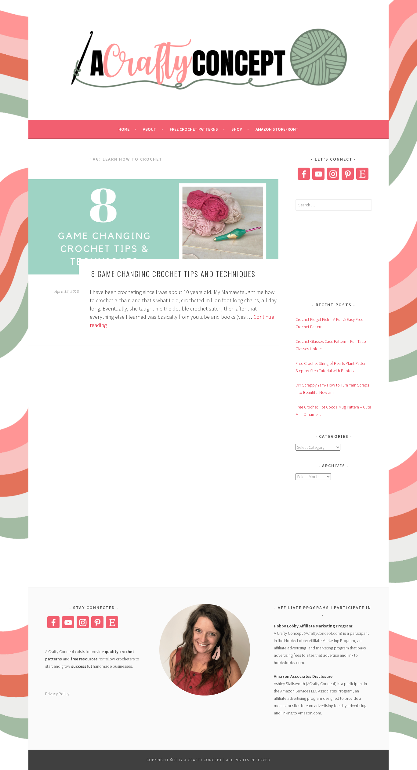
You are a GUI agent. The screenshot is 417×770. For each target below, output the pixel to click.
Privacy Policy (57, 693)
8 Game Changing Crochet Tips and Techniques (173, 273)
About (149, 129)
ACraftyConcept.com (323, 633)
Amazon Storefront (277, 129)
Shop (236, 129)
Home (123, 129)
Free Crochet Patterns (194, 129)
